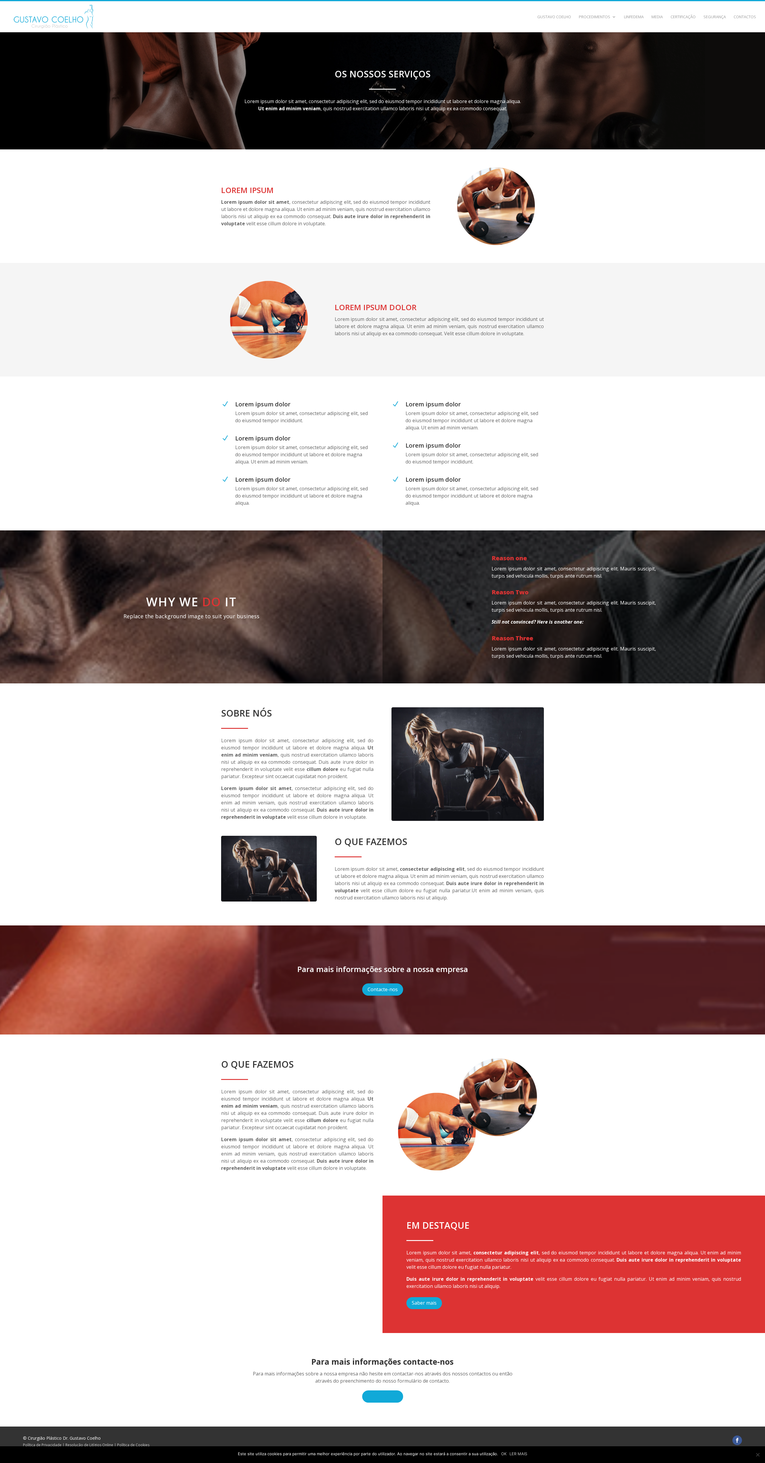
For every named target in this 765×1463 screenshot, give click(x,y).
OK (504, 1453)
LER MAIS (518, 1453)
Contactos (745, 17)
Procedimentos (594, 17)
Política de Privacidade (42, 1444)
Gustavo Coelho (554, 17)
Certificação (683, 17)
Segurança (714, 17)
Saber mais (424, 1303)
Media (657, 17)
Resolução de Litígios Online (89, 1444)
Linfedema (634, 17)
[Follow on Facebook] (737, 1440)
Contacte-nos (383, 989)
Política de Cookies (133, 1444)
